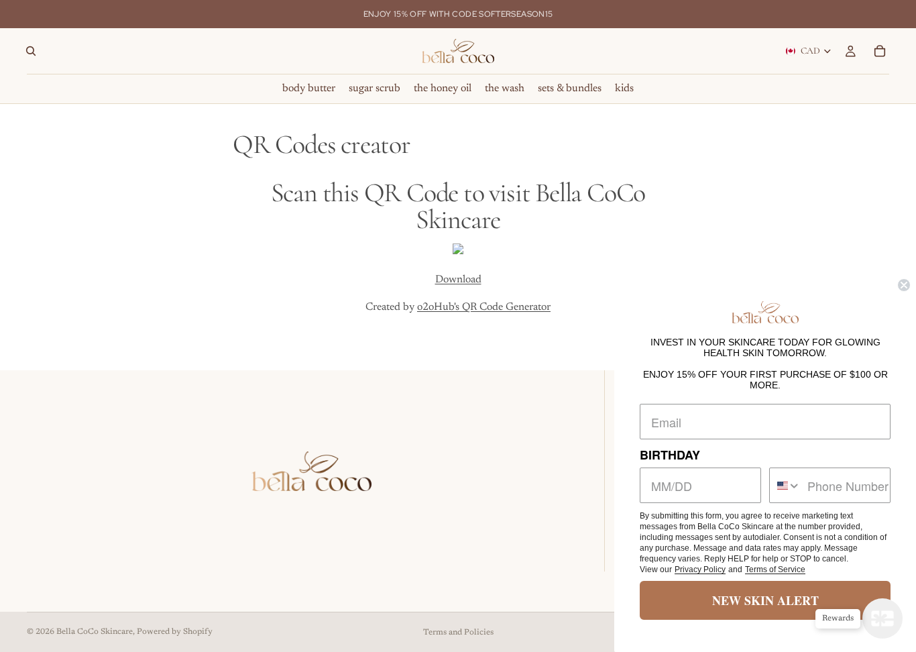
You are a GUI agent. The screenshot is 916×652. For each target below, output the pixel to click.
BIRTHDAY (670, 455)
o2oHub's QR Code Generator (484, 307)
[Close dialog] (904, 285)
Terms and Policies (458, 633)
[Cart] (880, 51)
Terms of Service (775, 569)
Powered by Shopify (175, 632)
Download (458, 279)
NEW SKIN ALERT (765, 600)
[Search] (31, 51)
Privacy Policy (700, 569)
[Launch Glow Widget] (882, 618)
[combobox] (785, 485)
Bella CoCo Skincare (94, 632)
